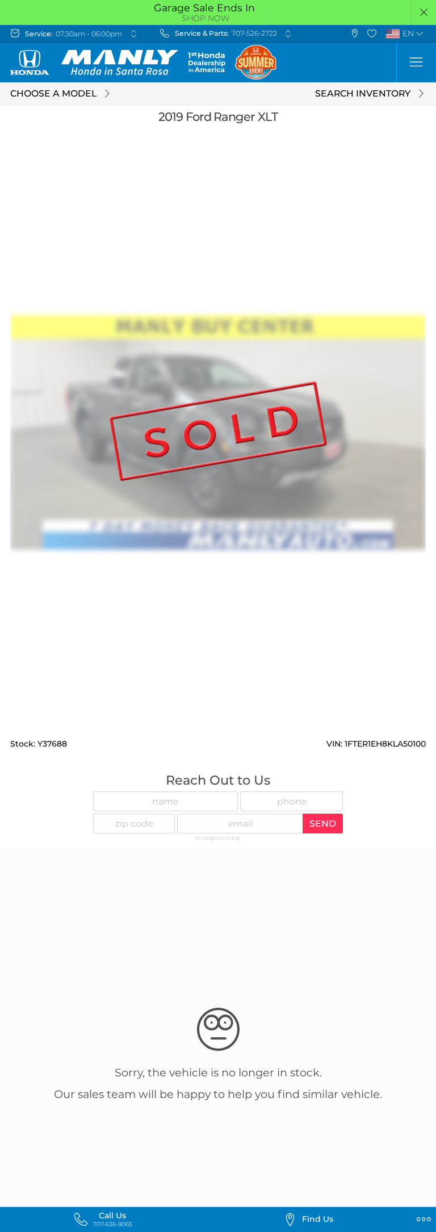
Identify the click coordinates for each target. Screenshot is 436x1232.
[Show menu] (416, 62)
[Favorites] (372, 34)
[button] (424, 13)
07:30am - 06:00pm (89, 34)
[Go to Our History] (206, 62)
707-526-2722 (254, 33)
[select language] (420, 33)
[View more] (133, 33)
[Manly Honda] (94, 62)
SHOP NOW (205, 18)
